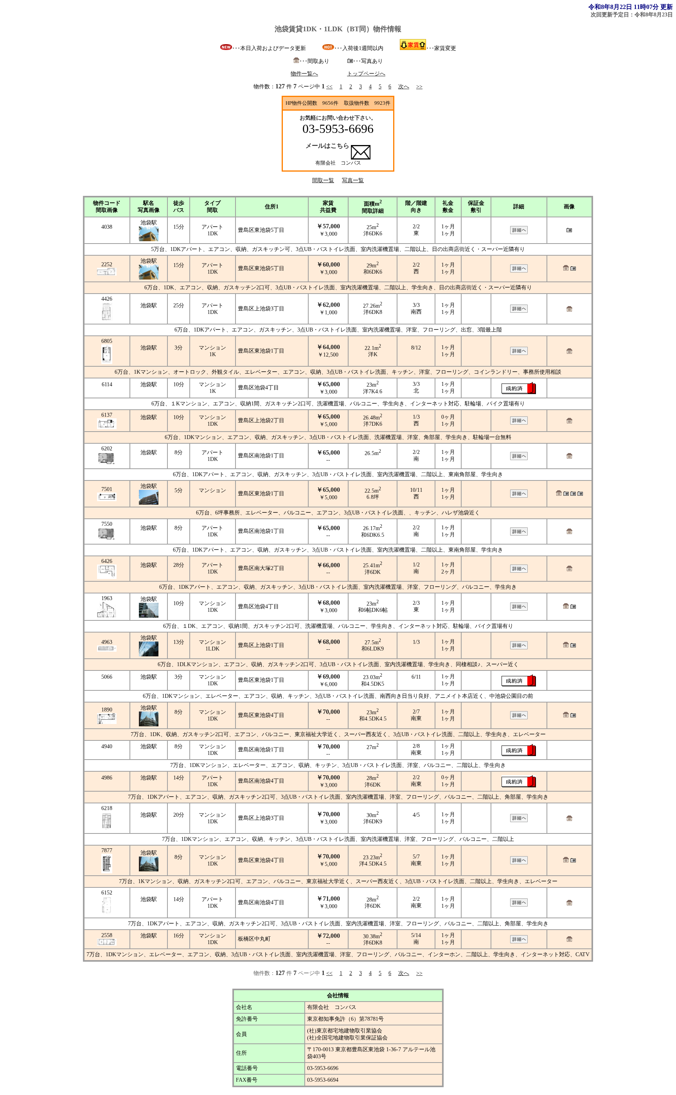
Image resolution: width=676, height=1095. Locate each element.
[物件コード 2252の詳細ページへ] (519, 271)
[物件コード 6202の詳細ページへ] (519, 458)
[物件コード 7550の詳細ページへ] (519, 534)
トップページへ (366, 74)
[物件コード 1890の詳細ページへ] (519, 717)
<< (329, 87)
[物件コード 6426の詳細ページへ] (519, 571)
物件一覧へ (304, 74)
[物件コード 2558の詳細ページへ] (519, 941)
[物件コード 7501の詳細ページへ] (519, 496)
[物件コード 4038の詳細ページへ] (519, 232)
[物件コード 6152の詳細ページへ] (519, 905)
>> (419, 87)
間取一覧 (323, 180)
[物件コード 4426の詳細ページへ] (519, 311)
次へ (403, 87)
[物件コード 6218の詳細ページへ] (519, 820)
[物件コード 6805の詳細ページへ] (519, 353)
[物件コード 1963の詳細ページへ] (519, 609)
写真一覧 (353, 180)
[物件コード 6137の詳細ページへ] (519, 423)
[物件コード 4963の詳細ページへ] (519, 648)
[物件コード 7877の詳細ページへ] (519, 863)
